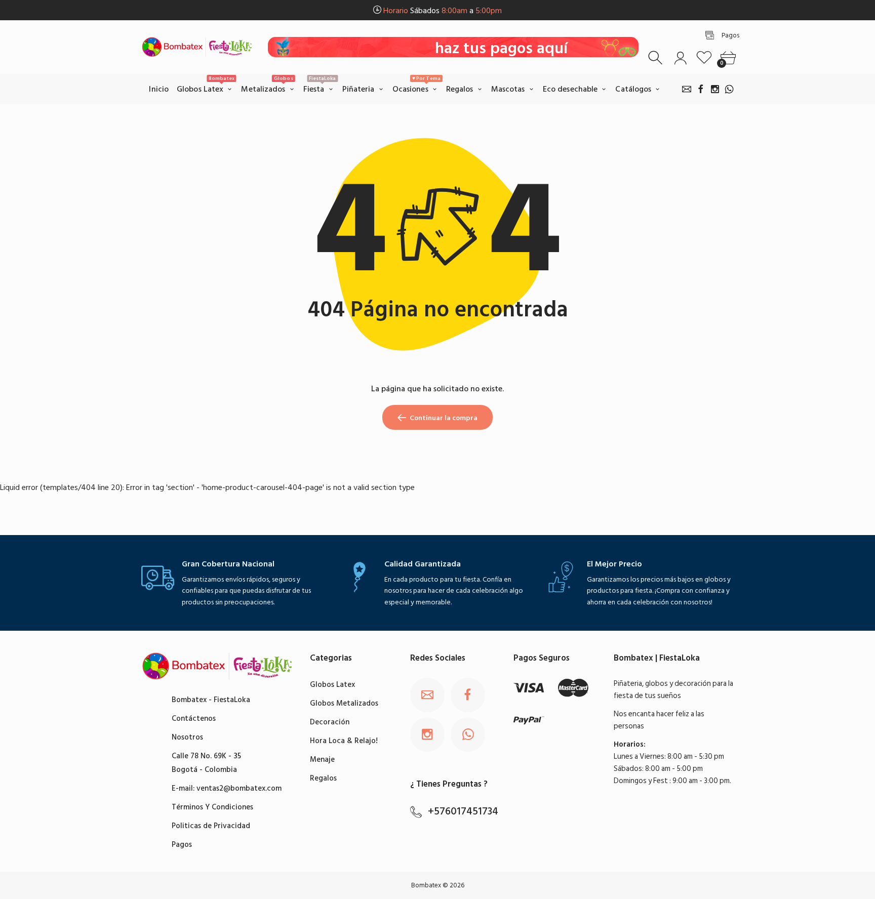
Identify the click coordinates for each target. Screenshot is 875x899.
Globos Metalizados (344, 703)
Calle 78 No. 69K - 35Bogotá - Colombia (206, 763)
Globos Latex (332, 684)
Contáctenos (194, 718)
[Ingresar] (680, 58)
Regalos (323, 778)
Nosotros (187, 737)
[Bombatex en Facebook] (701, 89)
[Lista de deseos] (704, 58)
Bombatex (426, 885)
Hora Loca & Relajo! (344, 740)
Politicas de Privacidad (211, 826)
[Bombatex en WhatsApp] (729, 89)
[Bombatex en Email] (687, 89)
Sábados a (442, 10)
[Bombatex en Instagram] (715, 89)
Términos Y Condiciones (212, 807)
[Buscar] (656, 58)
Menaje (322, 759)
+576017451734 (463, 811)
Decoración (329, 722)
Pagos (182, 844)
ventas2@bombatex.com (239, 788)
